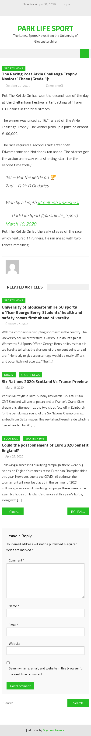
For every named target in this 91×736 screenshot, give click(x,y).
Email (13, 624)
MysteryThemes (53, 730)
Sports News (13, 68)
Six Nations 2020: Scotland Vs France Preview (45, 381)
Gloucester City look (16, 511)
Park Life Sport (45, 28)
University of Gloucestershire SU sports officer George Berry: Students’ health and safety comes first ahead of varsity (42, 312)
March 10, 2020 (20, 223)
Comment (16, 560)
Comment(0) (54, 85)
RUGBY (8, 375)
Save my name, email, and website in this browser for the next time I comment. (46, 671)
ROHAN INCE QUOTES (80, 511)
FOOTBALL (11, 438)
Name (14, 605)
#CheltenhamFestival (58, 202)
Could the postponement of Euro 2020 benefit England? (45, 448)
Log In (66, 4)
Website (15, 643)
